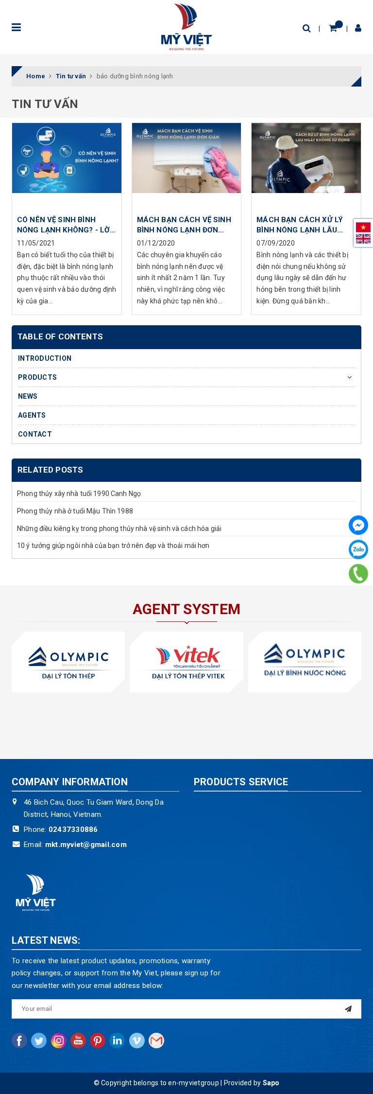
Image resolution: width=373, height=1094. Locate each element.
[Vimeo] (137, 1040)
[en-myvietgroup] (186, 26)
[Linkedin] (117, 1040)
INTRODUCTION (44, 358)
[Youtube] (78, 1040)
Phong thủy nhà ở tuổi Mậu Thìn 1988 (75, 511)
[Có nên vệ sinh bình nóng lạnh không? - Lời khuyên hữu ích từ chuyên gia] (67, 166)
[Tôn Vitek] (186, 662)
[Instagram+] (59, 1040)
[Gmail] (156, 1040)
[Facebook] (358, 525)
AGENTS (32, 415)
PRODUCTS (37, 377)
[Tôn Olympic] (68, 662)
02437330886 (73, 829)
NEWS (27, 396)
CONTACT (35, 434)
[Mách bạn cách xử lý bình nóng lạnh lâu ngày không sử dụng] (306, 166)
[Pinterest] (97, 1040)
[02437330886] (359, 573)
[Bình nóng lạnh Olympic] (304, 662)
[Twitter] (39, 1040)
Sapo (271, 1083)
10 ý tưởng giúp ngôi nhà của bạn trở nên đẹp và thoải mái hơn (113, 545)
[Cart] (333, 28)
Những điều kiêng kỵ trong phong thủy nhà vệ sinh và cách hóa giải (119, 528)
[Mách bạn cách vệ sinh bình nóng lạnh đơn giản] (187, 166)
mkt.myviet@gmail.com (86, 844)
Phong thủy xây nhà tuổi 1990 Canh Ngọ (79, 493)
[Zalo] (358, 549)
